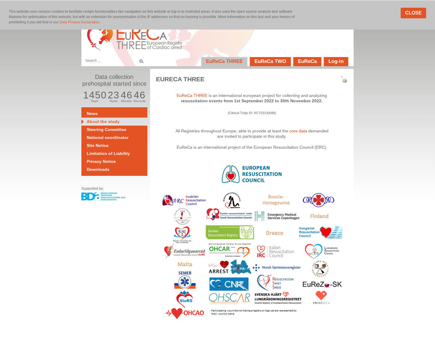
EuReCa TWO (270, 61)
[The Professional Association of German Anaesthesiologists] (103, 199)
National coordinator (107, 137)
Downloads (98, 169)
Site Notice (98, 145)
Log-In (336, 61)
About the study (103, 121)
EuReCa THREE (224, 61)
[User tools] (342, 75)
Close (413, 12)
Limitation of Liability (108, 153)
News (92, 113)
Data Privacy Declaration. (79, 22)
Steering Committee (106, 129)
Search (141, 61)
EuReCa (307, 61)
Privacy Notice (101, 161)
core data (298, 131)
